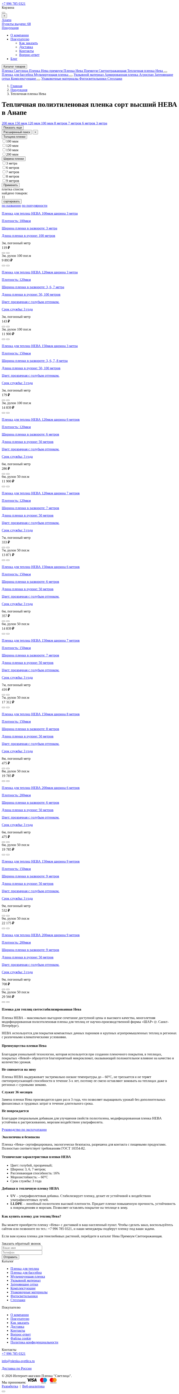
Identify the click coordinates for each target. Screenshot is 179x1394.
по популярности (34, 205)
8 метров (61, 123)
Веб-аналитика (33, 1386)
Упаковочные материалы (59, 78)
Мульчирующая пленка (51, 74)
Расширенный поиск (16, 132)
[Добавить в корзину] (8, 253)
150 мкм (21, 123)
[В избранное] (3, 253)
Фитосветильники (93, 78)
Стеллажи (114, 78)
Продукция (10, 28)
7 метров (75, 123)
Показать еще (12, 127)
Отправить (10, 1257)
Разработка (10, 1386)
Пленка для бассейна (17, 74)
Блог (13, 59)
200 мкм (8, 123)
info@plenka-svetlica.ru (18, 1361)
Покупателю (19, 39)
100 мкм (47, 123)
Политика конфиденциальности (34, 1342)
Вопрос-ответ (29, 55)
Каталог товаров (14, 66)
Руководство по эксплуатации (24, 1129)
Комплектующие (24, 78)
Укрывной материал (89, 74)
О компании (19, 35)
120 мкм (34, 123)
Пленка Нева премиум (46, 71)
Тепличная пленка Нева (145, 71)
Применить (10, 185)
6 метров (89, 123)
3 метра (101, 123)
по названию (11, 205)
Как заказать (28, 43)
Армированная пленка (122, 74)
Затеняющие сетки (24, 1284)
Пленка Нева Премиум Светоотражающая (95, 71)
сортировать (11, 201)
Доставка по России (17, 1368)
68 (16, 24)
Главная (16, 86)
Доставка (26, 47)
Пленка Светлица (15, 71)
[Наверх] (3, 1391)
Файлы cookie (20, 1338)
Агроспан (147, 74)
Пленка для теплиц (24, 1268)
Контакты (26, 51)
